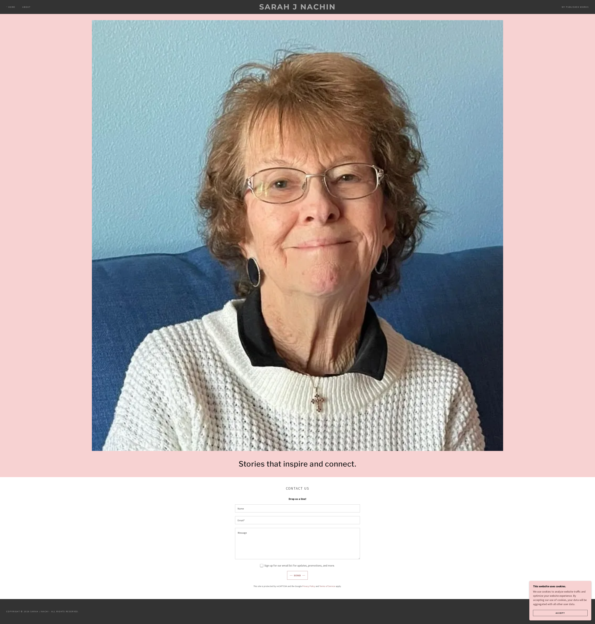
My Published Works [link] (575, 7)
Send (297, 575)
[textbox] (297, 508)
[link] (297, 8)
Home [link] (11, 7)
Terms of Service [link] (327, 586)
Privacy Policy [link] (308, 586)
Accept (560, 612)
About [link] (26, 7)
